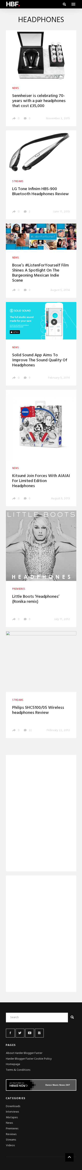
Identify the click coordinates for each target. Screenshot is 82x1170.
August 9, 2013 (60, 498)
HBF (13, 4)
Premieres (12, 1128)
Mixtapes (12, 1117)
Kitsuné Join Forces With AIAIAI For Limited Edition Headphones (41, 481)
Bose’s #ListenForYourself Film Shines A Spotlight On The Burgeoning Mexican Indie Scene (40, 273)
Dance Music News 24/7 (57, 1085)
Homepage (13, 1064)
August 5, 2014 (60, 290)
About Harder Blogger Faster (24, 1053)
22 (30, 730)
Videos (10, 1145)
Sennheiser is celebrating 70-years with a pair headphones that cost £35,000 (39, 101)
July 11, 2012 (62, 619)
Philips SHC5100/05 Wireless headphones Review (38, 710)
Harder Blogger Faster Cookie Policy (29, 1058)
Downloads (13, 1106)
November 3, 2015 (58, 118)
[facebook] (10, 1033)
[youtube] (29, 1033)
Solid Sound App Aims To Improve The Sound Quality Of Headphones (39, 360)
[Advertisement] (41, 814)
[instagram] (39, 1033)
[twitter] (20, 1033)
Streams (11, 1139)
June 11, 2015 (61, 211)
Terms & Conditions (18, 1070)
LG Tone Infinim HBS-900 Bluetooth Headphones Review (40, 191)
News (9, 1123)
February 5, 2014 (59, 378)
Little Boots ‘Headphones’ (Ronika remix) (35, 599)
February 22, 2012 (58, 730)
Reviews (11, 1134)
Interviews (12, 1111)
